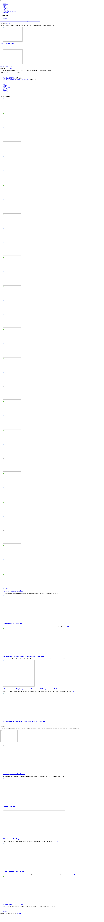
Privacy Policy (5, 911)
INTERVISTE (5, 8)
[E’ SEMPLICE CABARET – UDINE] (34, 901)
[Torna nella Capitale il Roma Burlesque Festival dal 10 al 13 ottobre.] (34, 718)
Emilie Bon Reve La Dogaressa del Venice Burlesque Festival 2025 (16, 79)
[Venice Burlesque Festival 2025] (34, 621)
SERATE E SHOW (6, 6)
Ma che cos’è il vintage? (6, 66)
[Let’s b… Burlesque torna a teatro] (34, 868)
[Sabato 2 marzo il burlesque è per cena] (34, 836)
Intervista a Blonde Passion (7, 43)
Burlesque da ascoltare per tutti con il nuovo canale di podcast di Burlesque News (20, 21)
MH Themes (19, 913)
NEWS (4, 5)
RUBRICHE (5, 10)
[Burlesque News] (4, 1)
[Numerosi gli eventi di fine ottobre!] (34, 771)
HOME (4, 3)
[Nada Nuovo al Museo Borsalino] (6, 588)
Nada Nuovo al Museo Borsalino (9, 77)
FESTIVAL (5, 7)
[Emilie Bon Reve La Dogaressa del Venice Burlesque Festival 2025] (34, 653)
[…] (55, 25)
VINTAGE (5, 9)
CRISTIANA (8, 23)
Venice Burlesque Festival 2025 (9, 78)
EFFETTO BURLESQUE (10, 11)
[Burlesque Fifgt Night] (34, 803)
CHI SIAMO (5, 4)
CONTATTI (5, 12)
